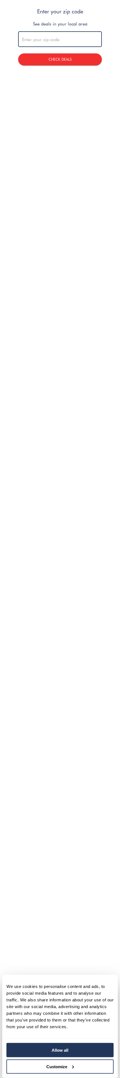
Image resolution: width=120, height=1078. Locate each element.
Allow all (60, 1050)
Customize (56, 1066)
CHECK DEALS (60, 59)
